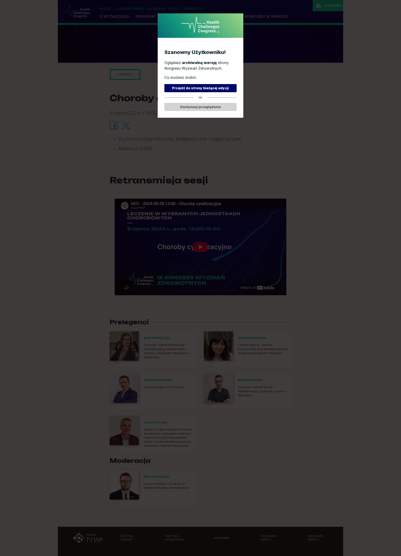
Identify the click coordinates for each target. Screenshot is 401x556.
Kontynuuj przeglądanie (200, 107)
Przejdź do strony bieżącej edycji (200, 88)
